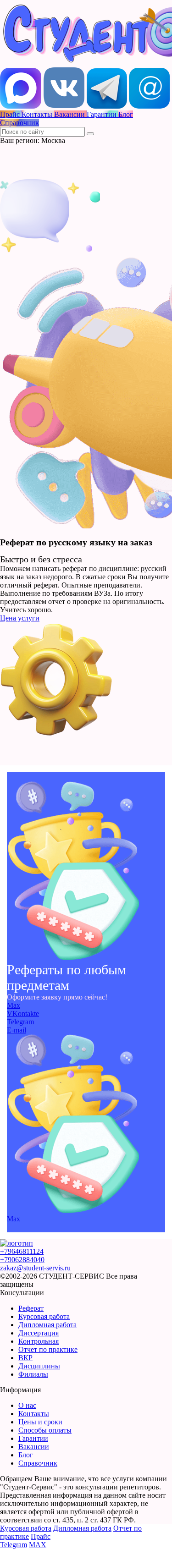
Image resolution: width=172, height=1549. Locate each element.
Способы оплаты (45, 1430)
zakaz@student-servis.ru (35, 1268)
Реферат (31, 1308)
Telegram (20, 1022)
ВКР (25, 1358)
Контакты (33, 1413)
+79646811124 (22, 1251)
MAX (37, 1545)
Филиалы (33, 1374)
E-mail (16, 1030)
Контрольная (38, 1341)
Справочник (37, 1463)
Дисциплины (39, 1366)
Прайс (40, 1536)
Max (13, 1005)
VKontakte (23, 1013)
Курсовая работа (44, 1316)
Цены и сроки (40, 1422)
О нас (27, 1405)
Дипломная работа (47, 1325)
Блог (25, 1455)
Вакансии (33, 1446)
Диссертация (38, 1333)
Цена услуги (19, 618)
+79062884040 (22, 1259)
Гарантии (33, 1438)
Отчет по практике (48, 1349)
